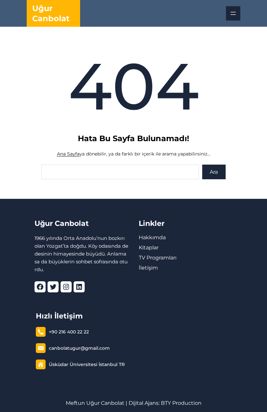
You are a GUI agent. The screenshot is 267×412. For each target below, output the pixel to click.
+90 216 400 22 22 (69, 332)
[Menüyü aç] (233, 13)
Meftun (75, 403)
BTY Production (181, 403)
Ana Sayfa (68, 154)
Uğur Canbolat (62, 223)
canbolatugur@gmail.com (79, 348)
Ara (214, 172)
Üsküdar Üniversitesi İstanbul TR (87, 364)
